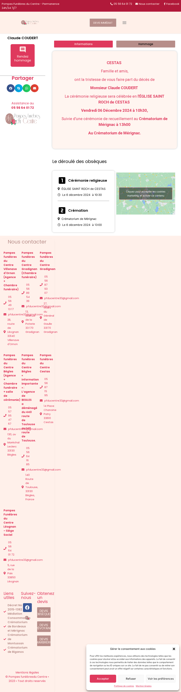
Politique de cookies (124, 686)
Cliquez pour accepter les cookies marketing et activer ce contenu (145, 193)
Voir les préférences (161, 678)
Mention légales (143, 686)
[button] (174, 649)
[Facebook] (27, 607)
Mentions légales (10, 660)
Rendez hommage (22, 58)
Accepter (103, 678)
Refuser (131, 678)
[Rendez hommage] (22, 49)
